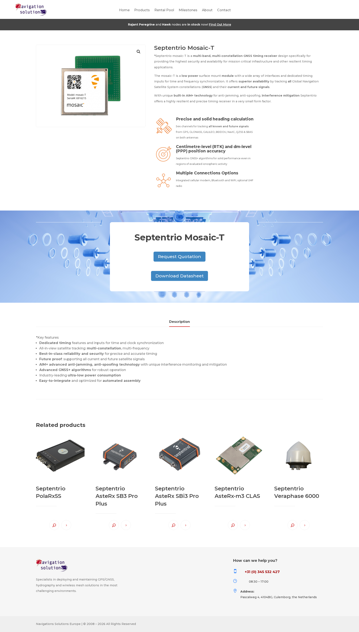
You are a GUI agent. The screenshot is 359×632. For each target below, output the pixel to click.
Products (142, 10)
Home (124, 10)
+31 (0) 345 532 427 (262, 572)
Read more (66, 525)
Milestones (188, 10)
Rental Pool (164, 10)
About (207, 10)
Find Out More (220, 24)
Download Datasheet (179, 275)
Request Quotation (179, 256)
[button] (138, 51)
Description (179, 322)
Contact (224, 10)
